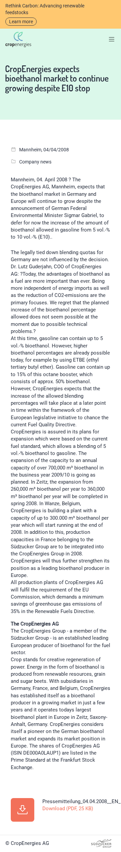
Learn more (21, 21)
